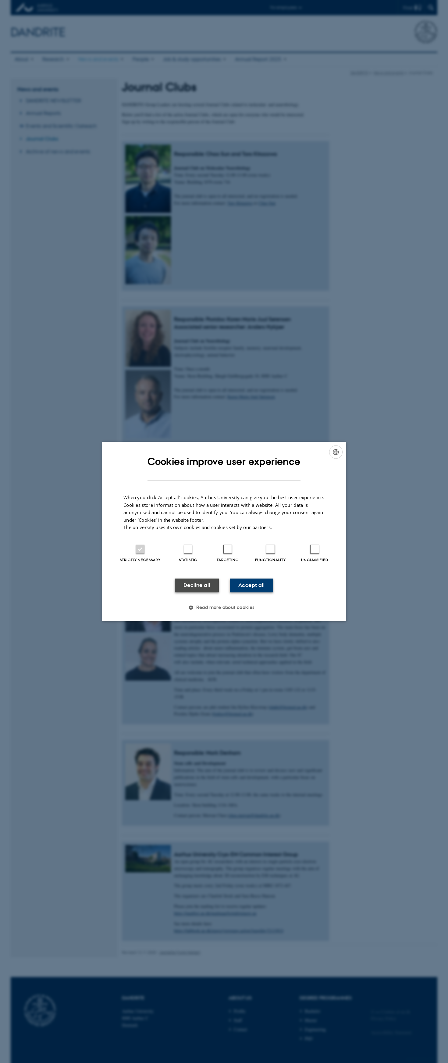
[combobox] (336, 452)
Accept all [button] (251, 585)
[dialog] (224, 531)
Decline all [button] (196, 585)
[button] (224, 607)
